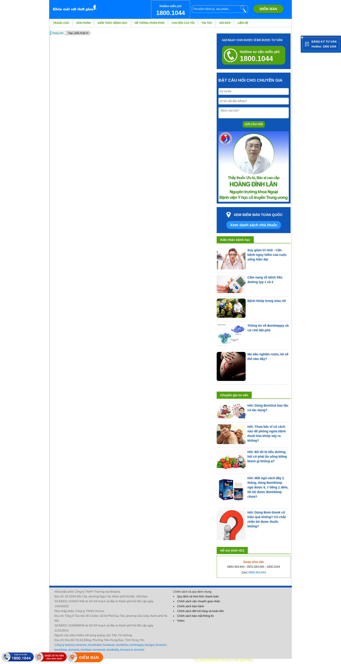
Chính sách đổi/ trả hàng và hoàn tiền (200, 611)
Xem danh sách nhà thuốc (253, 225)
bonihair (139, 649)
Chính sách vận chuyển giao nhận (198, 601)
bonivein (161, 644)
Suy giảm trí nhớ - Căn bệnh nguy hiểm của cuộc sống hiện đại (267, 254)
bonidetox (122, 644)
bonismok (99, 649)
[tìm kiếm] (243, 9)
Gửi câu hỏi (254, 124)
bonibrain (109, 644)
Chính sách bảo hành (190, 606)
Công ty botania (64, 644)
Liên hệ (243, 22)
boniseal (73, 649)
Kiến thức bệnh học (113, 22)
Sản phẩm (83, 22)
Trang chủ (61, 22)
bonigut (149, 644)
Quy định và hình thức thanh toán (198, 596)
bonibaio (86, 649)
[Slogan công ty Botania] (73, 5)
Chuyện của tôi (183, 22)
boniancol (126, 649)
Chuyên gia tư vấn (234, 395)
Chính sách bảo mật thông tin (195, 615)
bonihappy (136, 644)
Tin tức (207, 22)
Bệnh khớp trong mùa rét (266, 301)
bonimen (81, 644)
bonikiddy (113, 649)
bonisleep (61, 649)
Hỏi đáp (225, 22)
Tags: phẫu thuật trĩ (78, 33)
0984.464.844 (257, 572)
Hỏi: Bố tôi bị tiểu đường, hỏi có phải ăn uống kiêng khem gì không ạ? (267, 456)
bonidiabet (95, 644)
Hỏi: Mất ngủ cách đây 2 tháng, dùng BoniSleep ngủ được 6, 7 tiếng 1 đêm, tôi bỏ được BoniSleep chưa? (267, 487)
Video (181, 620)
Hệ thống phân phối (149, 22)
